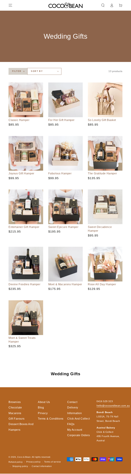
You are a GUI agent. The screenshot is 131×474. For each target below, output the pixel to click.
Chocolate (15, 407)
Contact (72, 402)
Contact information (42, 466)
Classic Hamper (19, 120)
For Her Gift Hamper (61, 120)
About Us (44, 402)
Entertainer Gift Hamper (24, 227)
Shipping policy (20, 466)
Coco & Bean (24, 457)
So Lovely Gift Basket (102, 120)
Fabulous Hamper (60, 173)
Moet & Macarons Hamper (65, 284)
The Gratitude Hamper (102, 173)
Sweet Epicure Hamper (63, 227)
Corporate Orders (78, 435)
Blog (41, 407)
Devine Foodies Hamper (24, 284)
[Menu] (10, 5)
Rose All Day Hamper (102, 284)
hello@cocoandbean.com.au (113, 405)
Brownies (15, 402)
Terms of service (52, 462)
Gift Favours (16, 418)
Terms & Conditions (50, 418)
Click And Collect (78, 418)
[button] (102, 5)
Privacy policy (33, 462)
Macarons (15, 413)
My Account (74, 429)
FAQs (70, 424)
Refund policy (16, 462)
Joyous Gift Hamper (21, 173)
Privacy (43, 413)
